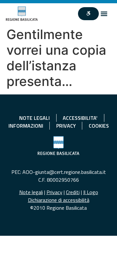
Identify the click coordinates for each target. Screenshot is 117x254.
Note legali (31, 192)
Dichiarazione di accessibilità (58, 200)
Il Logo (90, 192)
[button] (104, 13)
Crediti (73, 192)
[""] (88, 13)
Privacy (54, 192)
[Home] (22, 14)
